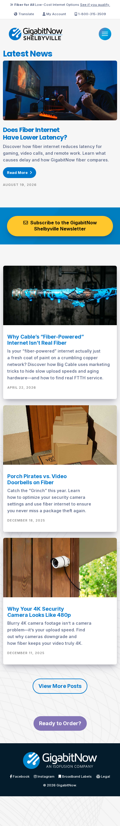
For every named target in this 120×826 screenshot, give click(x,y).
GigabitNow (66, 785)
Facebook (20, 777)
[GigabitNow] (60, 762)
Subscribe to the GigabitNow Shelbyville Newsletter (63, 226)
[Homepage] (35, 33)
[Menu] (105, 34)
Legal (105, 777)
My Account (55, 14)
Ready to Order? (60, 723)
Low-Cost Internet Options (62, 5)
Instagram (45, 777)
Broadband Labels (76, 777)
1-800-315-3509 (91, 14)
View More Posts (60, 686)
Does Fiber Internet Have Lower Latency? (35, 133)
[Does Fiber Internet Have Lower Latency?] (60, 90)
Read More (18, 172)
